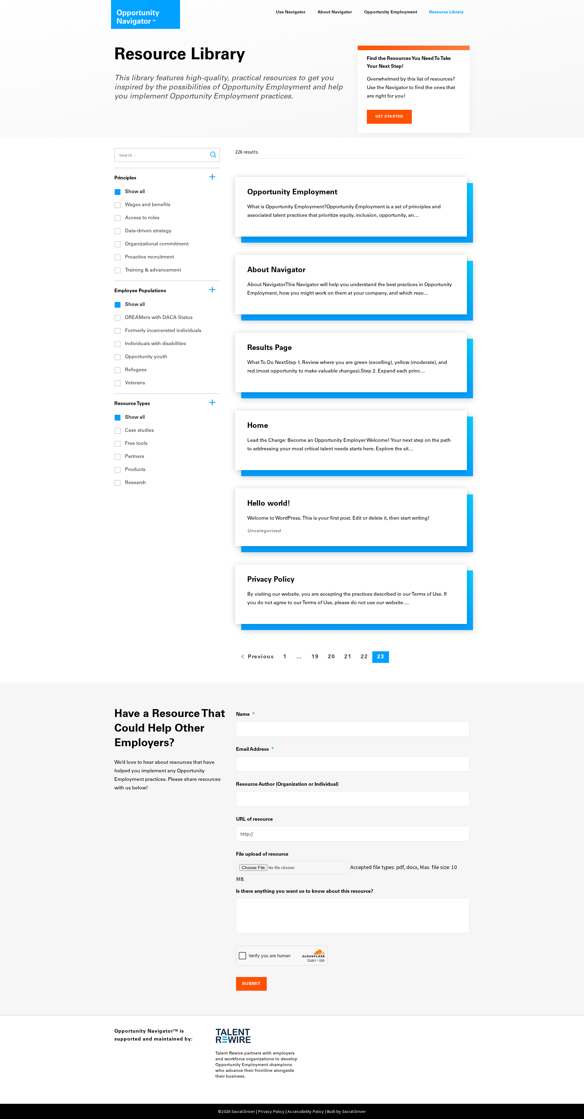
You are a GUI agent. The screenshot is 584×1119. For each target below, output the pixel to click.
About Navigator (276, 270)
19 (314, 657)
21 (347, 657)
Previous (260, 657)
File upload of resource (262, 854)
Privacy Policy (270, 580)
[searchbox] (167, 155)
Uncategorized (264, 531)
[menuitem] (290, 12)
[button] (213, 154)
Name (245, 714)
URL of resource (254, 819)
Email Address (255, 749)
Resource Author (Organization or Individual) (287, 784)
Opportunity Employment (292, 192)
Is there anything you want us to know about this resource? (304, 891)
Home (257, 426)
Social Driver (354, 1111)
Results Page (269, 348)
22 (364, 657)
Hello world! (268, 504)
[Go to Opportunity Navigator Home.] (145, 12)
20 (331, 657)
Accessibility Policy (305, 1111)
